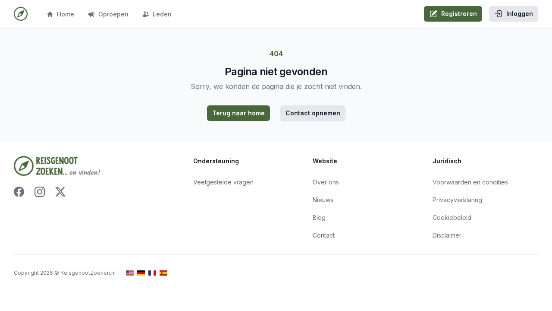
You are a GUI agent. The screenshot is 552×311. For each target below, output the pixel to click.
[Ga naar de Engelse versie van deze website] (130, 273)
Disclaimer (447, 235)
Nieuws (323, 199)
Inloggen (519, 13)
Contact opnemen (312, 113)
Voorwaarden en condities (470, 182)
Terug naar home (238, 113)
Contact (324, 235)
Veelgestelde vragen (223, 182)
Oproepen (113, 14)
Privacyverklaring (457, 199)
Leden (162, 14)
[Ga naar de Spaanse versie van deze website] (163, 273)
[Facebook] (19, 192)
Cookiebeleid (452, 217)
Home (65, 14)
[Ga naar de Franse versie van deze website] (152, 273)
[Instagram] (39, 192)
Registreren (459, 13)
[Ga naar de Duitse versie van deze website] (141, 273)
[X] (60, 192)
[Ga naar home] (21, 14)
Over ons (326, 182)
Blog (319, 217)
